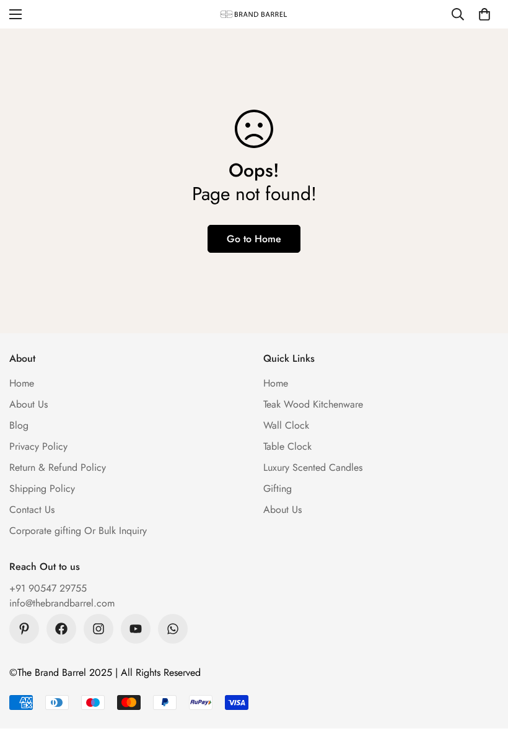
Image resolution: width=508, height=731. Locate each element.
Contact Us (32, 509)
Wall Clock (286, 425)
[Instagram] (98, 629)
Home (21, 383)
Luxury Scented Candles (312, 467)
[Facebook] (61, 629)
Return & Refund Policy (57, 467)
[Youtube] (136, 629)
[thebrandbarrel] (254, 14)
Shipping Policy (42, 488)
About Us (28, 404)
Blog (18, 425)
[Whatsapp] (173, 629)
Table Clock (287, 446)
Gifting (277, 488)
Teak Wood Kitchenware (313, 404)
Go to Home (254, 239)
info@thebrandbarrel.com (62, 603)
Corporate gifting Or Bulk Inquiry (78, 530)
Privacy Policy (38, 446)
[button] (484, 14)
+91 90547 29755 (48, 588)
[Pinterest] (24, 629)
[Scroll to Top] (484, 663)
